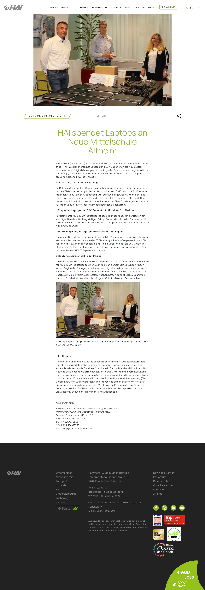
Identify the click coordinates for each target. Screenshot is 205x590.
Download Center (163, 472)
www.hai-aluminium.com (104, 496)
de (186, 7)
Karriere (60, 502)
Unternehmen (64, 472)
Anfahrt (157, 493)
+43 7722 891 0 (97, 487)
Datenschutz (160, 481)
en (191, 7)
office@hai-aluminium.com (105, 491)
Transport (61, 481)
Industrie (61, 485)
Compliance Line (163, 485)
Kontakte (158, 489)
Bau (58, 489)
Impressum (159, 477)
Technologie (63, 498)
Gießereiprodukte (66, 493)
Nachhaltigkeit (64, 477)
